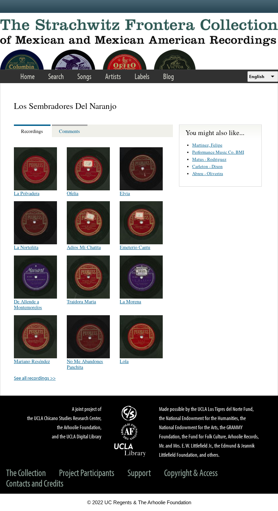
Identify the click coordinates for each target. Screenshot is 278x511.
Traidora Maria (81, 301)
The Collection (26, 472)
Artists (113, 76)
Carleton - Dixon (207, 166)
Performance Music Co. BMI (218, 152)
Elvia (125, 193)
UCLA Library (130, 449)
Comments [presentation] (69, 131)
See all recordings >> (35, 378)
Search (56, 76)
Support (139, 472)
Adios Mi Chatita (84, 247)
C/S (130, 413)
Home (27, 76)
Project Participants (86, 472)
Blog (168, 76)
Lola (124, 361)
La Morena (130, 301)
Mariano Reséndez (32, 361)
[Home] (139, 32)
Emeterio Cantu (135, 247)
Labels (142, 76)
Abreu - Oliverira (207, 173)
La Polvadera (26, 193)
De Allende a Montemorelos (28, 304)
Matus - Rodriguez (209, 159)
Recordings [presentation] (32, 131)
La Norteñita (26, 247)
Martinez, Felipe (207, 145)
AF (130, 431)
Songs (84, 76)
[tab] (33, 131)
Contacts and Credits (34, 483)
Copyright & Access (191, 472)
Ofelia (72, 193)
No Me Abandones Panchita (85, 364)
